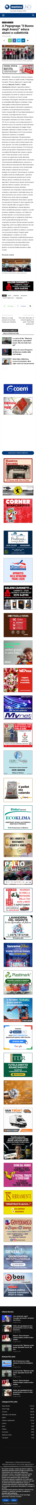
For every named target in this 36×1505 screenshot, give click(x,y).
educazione (24, 295)
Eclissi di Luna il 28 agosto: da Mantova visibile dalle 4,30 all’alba (23, 352)
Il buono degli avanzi (8, 298)
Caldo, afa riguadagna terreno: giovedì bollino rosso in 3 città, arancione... (23, 1328)
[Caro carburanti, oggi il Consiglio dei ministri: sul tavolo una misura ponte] (7, 1318)
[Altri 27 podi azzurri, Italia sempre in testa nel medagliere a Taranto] (7, 1363)
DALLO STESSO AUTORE (11, 333)
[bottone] (18, 453)
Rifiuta (14, 1500)
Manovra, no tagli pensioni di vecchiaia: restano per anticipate (9, 320)
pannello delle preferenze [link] (9, 1493)
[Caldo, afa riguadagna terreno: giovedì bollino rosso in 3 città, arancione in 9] (7, 1328)
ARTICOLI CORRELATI (10, 330)
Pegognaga (19, 298)
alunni (9, 295)
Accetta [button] (6, 1500)
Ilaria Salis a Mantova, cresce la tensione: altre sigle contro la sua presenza (23, 361)
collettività (16, 295)
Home (3, 19)
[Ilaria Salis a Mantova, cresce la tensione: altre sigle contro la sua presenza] (7, 361)
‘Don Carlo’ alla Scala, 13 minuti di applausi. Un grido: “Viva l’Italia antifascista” (26, 321)
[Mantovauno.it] (18, 7)
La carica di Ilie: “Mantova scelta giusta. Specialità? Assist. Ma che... (23, 1347)
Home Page (10, 22)
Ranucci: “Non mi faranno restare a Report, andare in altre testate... (23, 1337)
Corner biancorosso (6, 342)
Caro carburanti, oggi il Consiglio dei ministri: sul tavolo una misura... (23, 1318)
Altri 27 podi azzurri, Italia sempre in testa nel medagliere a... (23, 1363)
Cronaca (9, 19)
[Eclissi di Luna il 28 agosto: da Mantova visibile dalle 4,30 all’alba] (7, 352)
